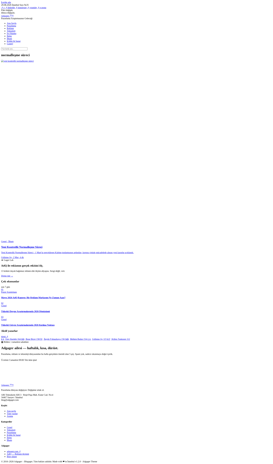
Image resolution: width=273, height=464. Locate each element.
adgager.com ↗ (14, 451)
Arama (10, 416)
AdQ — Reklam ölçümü (18, 454)
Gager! (10, 44)
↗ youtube (32, 7)
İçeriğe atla (6, 2)
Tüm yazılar (12, 413)
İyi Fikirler (11, 33)
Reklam (10, 28)
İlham (9, 38)
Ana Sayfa (11, 23)
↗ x (3, 7)
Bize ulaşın (12, 456)
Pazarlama (11, 26)
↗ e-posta (41, 7)
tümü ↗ (4, 336)
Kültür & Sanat (13, 41)
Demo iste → (7, 276)
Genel (9, 427)
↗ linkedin (10, 7)
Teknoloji (11, 31)
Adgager (7, 16)
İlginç (9, 36)
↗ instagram (21, 7)
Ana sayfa (11, 411)
